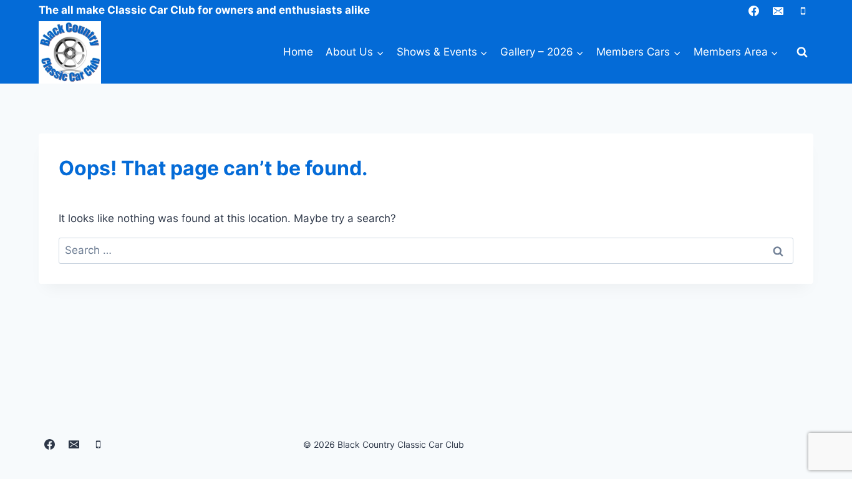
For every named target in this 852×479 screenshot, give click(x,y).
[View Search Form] (802, 52)
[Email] (778, 10)
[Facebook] (754, 10)
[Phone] (802, 10)
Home (298, 52)
